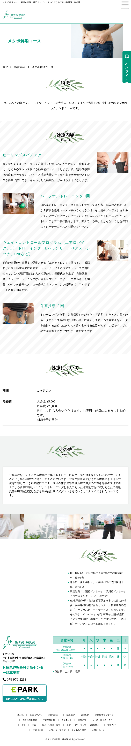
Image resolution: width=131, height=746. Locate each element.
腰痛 (23, 725)
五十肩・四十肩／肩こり (103, 720)
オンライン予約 (127, 69)
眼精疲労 (82, 720)
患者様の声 (38, 730)
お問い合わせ (98, 730)
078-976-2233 (16, 679)
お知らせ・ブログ (57, 730)
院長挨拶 (71, 715)
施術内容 (19, 67)
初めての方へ (54, 715)
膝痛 (34, 725)
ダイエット (66, 720)
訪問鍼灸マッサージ (104, 715)
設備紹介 (85, 715)
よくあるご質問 (79, 730)
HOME (20, 715)
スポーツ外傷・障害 (51, 725)
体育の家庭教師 (30, 720)
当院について (36, 715)
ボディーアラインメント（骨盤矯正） (84, 725)
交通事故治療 (49, 720)
